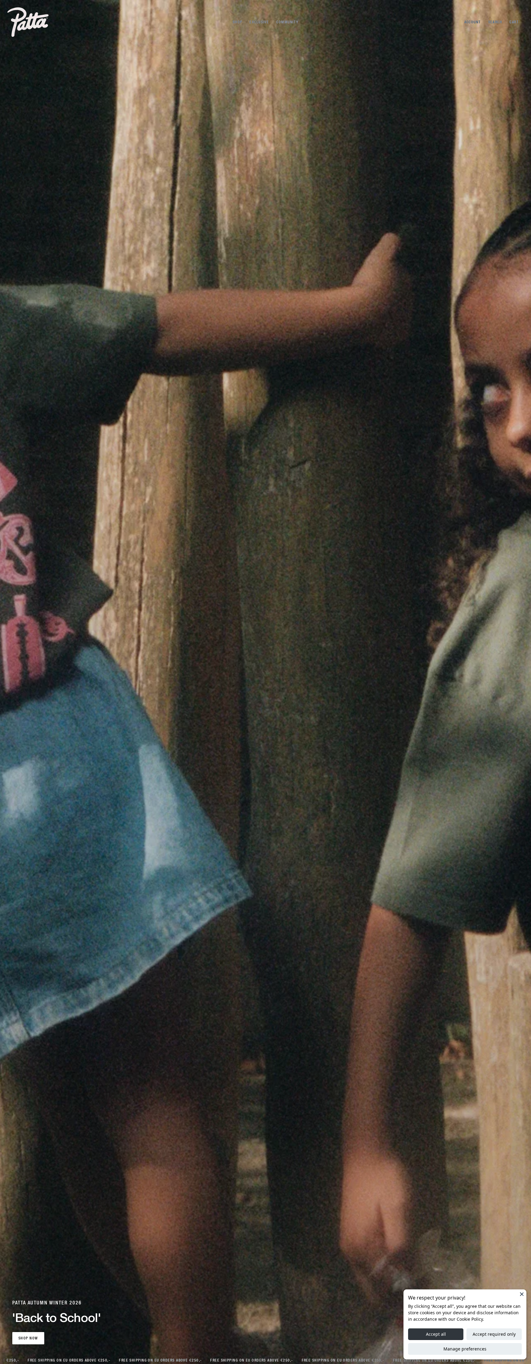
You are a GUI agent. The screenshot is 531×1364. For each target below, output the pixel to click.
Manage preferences (464, 1349)
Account (472, 22)
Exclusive (259, 22)
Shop (237, 22)
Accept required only (494, 1334)
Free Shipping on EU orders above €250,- (66, 1360)
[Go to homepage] (28, 22)
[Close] (521, 1294)
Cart (514, 22)
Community (287, 22)
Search (495, 22)
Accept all (436, 1334)
